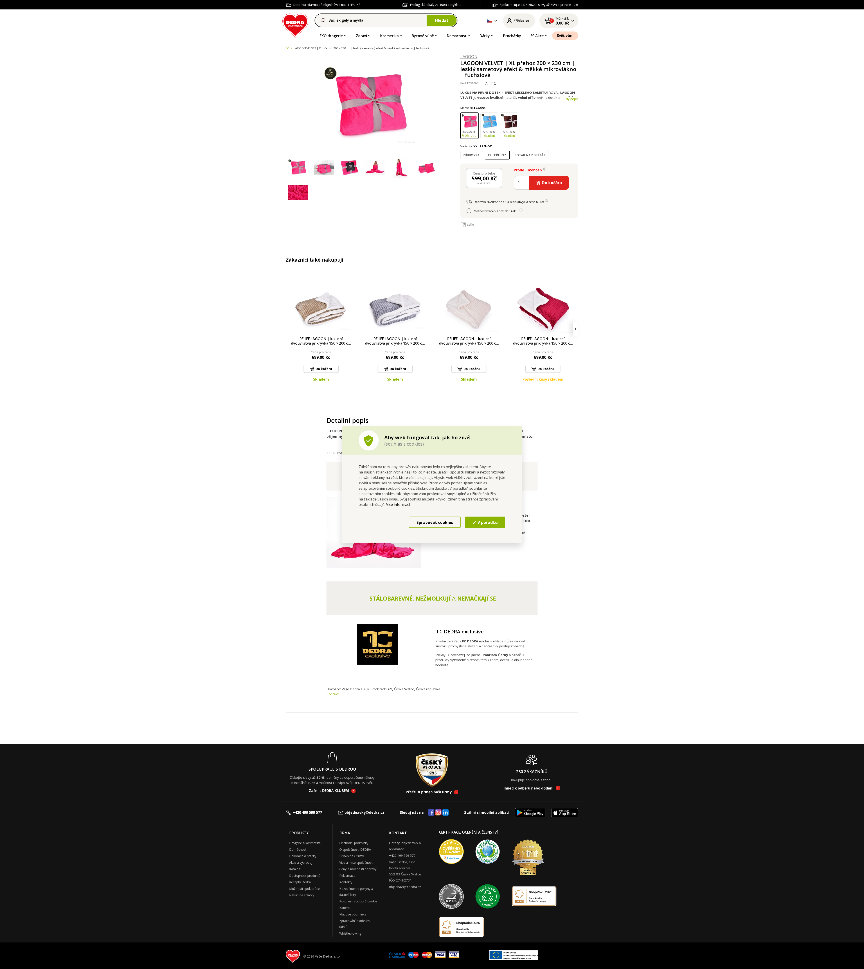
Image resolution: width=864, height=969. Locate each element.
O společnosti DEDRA (355, 849)
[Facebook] (431, 813)
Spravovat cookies (434, 522)
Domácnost (457, 35)
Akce (539, 35)
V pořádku (487, 522)
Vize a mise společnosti (356, 862)
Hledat (441, 20)
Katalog (294, 869)
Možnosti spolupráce (304, 888)
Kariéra (344, 908)
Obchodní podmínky (353, 843)
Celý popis (570, 99)
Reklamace (347, 875)
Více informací (398, 504)
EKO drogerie (331, 35)
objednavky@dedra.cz (364, 812)
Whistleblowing (350, 933)
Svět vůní (565, 35)
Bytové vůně (423, 35)
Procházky (512, 35)
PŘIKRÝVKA (472, 155)
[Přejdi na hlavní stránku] (295, 25)
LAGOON (468, 56)
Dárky (485, 35)
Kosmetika (389, 35)
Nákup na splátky (301, 895)
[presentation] (288, 329)
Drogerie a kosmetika (305, 843)
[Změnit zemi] (489, 20)
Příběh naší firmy (351, 856)
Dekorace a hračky (302, 856)
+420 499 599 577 (307, 812)
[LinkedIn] (445, 813)
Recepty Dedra (300, 882)
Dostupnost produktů (305, 875)
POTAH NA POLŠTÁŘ (530, 155)
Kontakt (332, 694)
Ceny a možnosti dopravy (357, 869)
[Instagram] (438, 812)
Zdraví (361, 35)
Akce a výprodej (300, 862)
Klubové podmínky (352, 914)
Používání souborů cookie (358, 901)
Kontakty (345, 882)
